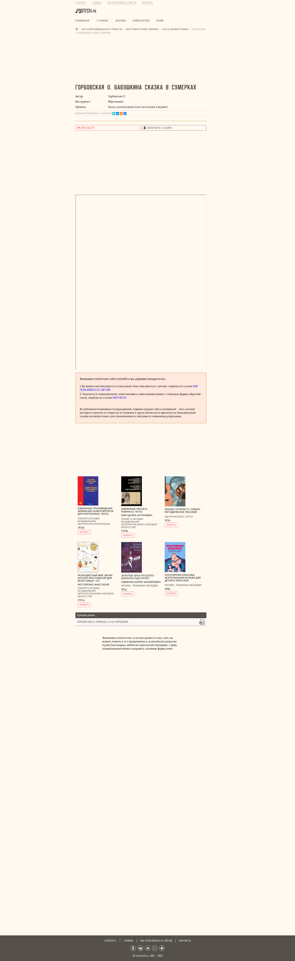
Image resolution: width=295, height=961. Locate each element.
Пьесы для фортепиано (175, 29)
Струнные (102, 20)
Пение (160, 20)
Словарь (97, 2)
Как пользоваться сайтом (122, 2)
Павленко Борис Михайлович (140, 582)
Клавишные (82, 20)
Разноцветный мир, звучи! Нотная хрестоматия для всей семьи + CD (95, 578)
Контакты (147, 2)
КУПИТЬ (84, 532)
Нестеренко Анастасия (93, 584)
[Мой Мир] (125, 113)
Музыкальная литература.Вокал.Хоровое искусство (139, 524)
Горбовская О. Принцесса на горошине (103, 621)
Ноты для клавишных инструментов (102, 29)
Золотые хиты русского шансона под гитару (137, 577)
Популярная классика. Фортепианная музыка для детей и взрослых (183, 578)
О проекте (81, 2)
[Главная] (76, 28)
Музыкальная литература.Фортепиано (94, 522)
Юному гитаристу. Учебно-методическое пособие (183, 510)
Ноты (189, 516)
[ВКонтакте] (117, 113)
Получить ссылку (159, 128)
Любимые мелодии (145, 585)
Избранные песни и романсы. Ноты (134, 510)
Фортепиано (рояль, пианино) (142, 29)
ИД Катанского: (175, 516)
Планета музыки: (89, 518)
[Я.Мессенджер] (113, 113)
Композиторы (141, 20)
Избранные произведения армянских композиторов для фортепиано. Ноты (95, 511)
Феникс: (126, 585)
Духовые (120, 20)
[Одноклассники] (121, 113)
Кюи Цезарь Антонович (136, 515)
